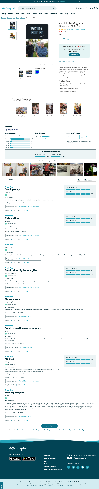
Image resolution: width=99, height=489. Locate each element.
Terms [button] (15, 484)
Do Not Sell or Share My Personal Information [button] (80, 484)
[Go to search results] (54, 8)
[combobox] (37, 8)
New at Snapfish (50, 458)
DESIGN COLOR (40, 68)
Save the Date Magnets (80, 430)
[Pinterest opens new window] (78, 466)
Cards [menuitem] (17, 14)
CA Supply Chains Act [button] (46, 484)
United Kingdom (49, 481)
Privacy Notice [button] (22, 484)
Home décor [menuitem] (43, 14)
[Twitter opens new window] (88, 466)
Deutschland (23, 481)
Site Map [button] (9, 484)
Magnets (3, 18)
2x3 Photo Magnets (47, 430)
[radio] (37, 72)
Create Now (74, 55)
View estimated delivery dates (66, 61)
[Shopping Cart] (97, 8)
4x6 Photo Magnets (35, 430)
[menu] (54, 65)
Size (60, 35)
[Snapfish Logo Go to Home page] (8, 8)
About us (47, 456)
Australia (67, 481)
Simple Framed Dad (77, 116)
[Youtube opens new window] (83, 466)
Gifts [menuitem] (61, 14)
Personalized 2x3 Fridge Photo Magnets (63, 430)
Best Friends (63, 116)
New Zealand (75, 481)
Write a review (80, 29)
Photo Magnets (11, 18)
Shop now (62, 1)
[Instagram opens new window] (74, 466)
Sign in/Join (81, 8)
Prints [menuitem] (10, 14)
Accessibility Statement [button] (60, 484)
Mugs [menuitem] (67, 14)
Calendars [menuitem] (53, 14)
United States (59, 481)
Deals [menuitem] (73, 14)
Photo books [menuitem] (25, 14)
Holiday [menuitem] (3, 14)
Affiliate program (50, 467)
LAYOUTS (20, 68)
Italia (41, 481)
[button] (39, 65)
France (31, 481)
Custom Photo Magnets (23, 430)
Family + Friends (20, 18)
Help (45, 464)
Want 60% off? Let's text (53, 469)
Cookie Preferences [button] (33, 484)
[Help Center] (94, 8)
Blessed (35, 116)
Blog (45, 461)
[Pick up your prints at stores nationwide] (69, 458)
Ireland (37, 481)
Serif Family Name (49, 116)
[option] (12, 25)
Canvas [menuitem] (34, 14)
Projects (90, 8)
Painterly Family (21, 116)
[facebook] (69, 466)
